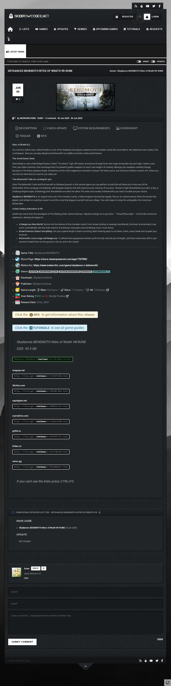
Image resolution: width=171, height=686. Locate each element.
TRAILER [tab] (25, 136)
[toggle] (167, 682)
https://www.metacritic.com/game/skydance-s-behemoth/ (66, 265)
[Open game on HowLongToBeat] (107, 290)
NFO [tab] (43, 136)
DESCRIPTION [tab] (27, 128)
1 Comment (50, 118)
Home (113, 71)
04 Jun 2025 (63, 118)
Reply (36, 568)
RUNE (40, 118)
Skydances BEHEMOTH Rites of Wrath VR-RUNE (42, 528)
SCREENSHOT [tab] (129, 128)
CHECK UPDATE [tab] (56, 128)
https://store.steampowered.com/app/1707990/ (61, 259)
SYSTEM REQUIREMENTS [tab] (93, 128)
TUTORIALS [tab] (41, 327)
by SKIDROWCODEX (26, 118)
